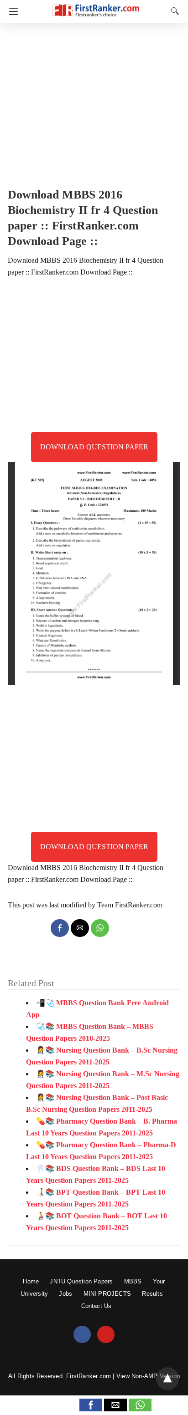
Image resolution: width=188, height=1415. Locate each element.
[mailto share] (80, 928)
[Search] (173, 11)
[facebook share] (60, 928)
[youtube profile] (106, 1335)
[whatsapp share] (100, 928)
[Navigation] (11, 11)
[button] (90, 1405)
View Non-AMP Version (148, 1376)
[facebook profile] (82, 1335)
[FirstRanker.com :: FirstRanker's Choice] (95, 6)
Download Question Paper (94, 447)
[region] (94, 102)
